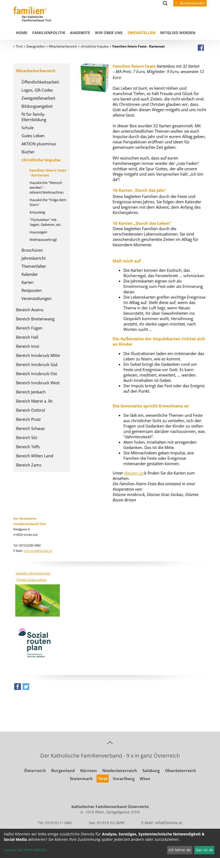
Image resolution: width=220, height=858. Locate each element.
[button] (17, 688)
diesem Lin (134, 473)
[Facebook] (201, 47)
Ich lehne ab (179, 849)
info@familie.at (168, 822)
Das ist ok (204, 849)
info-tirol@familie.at (38, 551)
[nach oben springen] (110, 742)
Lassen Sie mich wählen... (27, 849)
